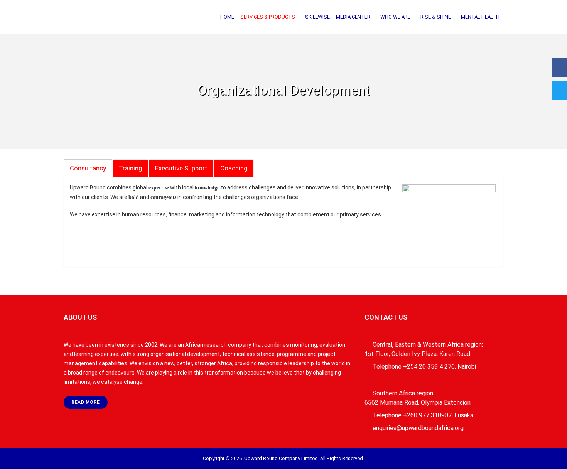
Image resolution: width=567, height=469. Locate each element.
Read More (85, 402)
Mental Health (480, 17)
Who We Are (395, 17)
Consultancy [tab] (88, 168)
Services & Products (267, 17)
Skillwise (317, 17)
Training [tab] (130, 168)
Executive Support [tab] (181, 168)
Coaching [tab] (234, 168)
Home (227, 17)
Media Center (353, 17)
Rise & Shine (435, 17)
